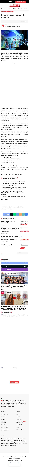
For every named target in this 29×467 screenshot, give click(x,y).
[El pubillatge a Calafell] (24, 246)
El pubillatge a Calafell (6, 244)
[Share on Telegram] (17, 214)
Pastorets (10, 209)
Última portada (6, 312)
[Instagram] (14, 269)
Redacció (6, 24)
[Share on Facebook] (5, 21)
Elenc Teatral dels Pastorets (18, 207)
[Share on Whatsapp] (14, 214)
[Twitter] (14, 266)
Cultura (11, 11)
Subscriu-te (14, 382)
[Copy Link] (9, 21)
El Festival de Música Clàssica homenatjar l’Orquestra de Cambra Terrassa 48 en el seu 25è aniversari (12, 193)
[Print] (11, 21)
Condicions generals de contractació (10, 456)
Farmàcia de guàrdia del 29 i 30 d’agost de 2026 (14, 181)
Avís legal (19, 456)
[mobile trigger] (2, 5)
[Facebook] (14, 263)
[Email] (20, 214)
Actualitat (4, 11)
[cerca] (27, 5)
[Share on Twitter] (7, 21)
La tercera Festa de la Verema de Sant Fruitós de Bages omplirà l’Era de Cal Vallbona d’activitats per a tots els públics (13, 198)
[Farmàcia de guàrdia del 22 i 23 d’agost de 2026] (24, 223)
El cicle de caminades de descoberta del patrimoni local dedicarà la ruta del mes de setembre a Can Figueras (10, 238)
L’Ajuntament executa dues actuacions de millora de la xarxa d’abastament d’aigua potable (10, 229)
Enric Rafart (4, 209)
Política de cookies (16, 458)
